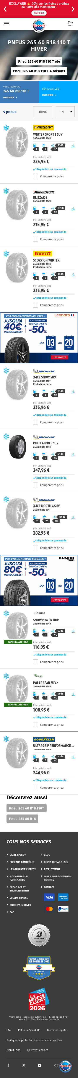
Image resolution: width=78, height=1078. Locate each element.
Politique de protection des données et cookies (34, 1040)
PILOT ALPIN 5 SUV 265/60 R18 (39, 454)
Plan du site (13, 1050)
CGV (8, 1030)
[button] (65, 1066)
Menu (6, 21)
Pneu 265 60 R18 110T (26, 808)
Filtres (43, 111)
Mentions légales (57, 1030)
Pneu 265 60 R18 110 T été (39, 61)
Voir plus (39, 13)
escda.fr (54, 1019)
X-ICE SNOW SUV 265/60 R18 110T (39, 389)
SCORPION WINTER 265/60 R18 (39, 272)
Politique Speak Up (29, 1030)
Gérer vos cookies (37, 1050)
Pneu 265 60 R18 (22, 818)
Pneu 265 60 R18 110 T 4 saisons (39, 71)
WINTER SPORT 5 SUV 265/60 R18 (39, 145)
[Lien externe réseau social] (8, 1065)
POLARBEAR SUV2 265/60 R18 (39, 694)
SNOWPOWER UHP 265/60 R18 (39, 631)
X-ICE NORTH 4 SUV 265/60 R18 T (39, 517)
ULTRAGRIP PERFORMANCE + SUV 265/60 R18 (39, 757)
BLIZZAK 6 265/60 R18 (39, 208)
